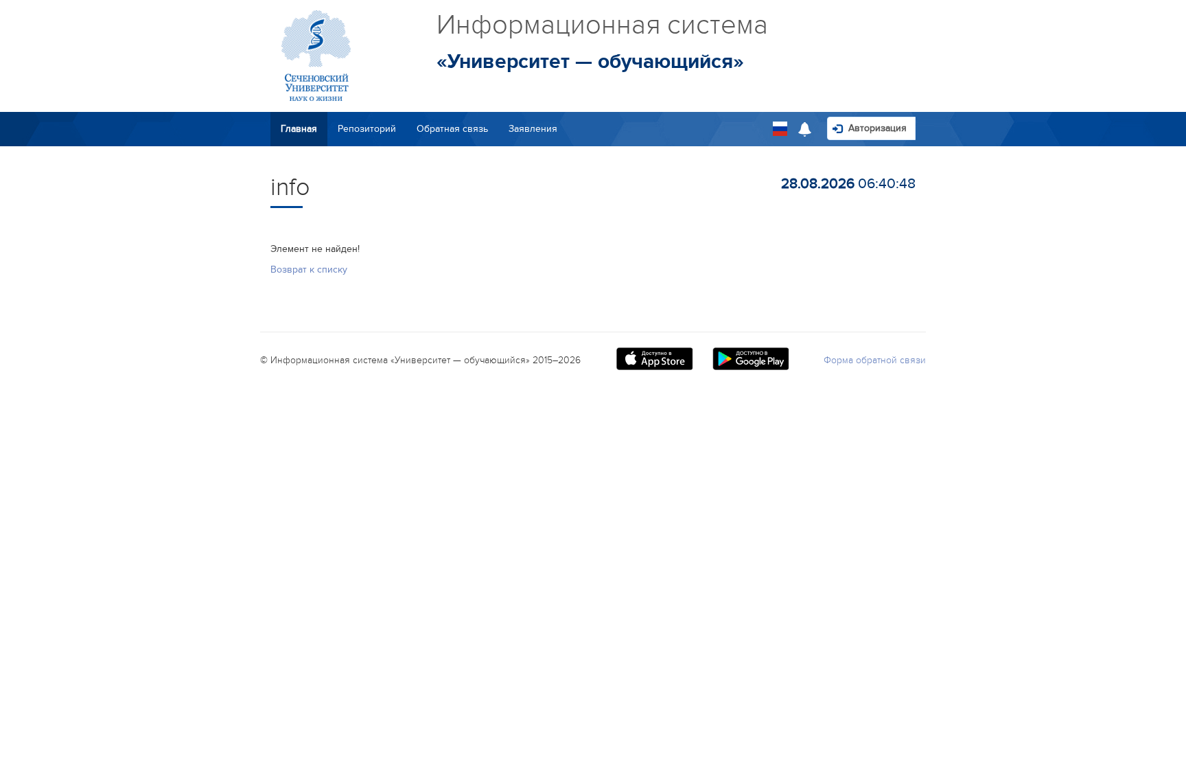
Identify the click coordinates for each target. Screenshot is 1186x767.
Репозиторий (367, 129)
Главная (299, 129)
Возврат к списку (308, 269)
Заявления (533, 129)
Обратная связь (452, 129)
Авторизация (876, 128)
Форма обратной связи (875, 360)
